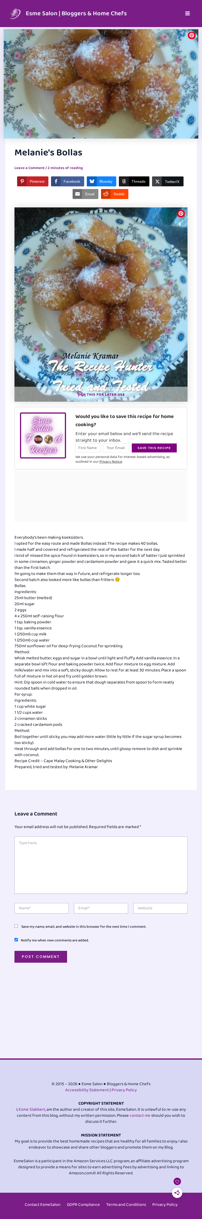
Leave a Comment (29, 168)
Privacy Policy (124, 1090)
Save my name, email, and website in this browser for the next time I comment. (83, 927)
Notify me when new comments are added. (55, 940)
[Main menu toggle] (187, 13)
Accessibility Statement (87, 1090)
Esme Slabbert (32, 1109)
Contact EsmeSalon (42, 1205)
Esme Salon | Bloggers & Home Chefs (76, 13)
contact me (140, 1115)
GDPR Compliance (83, 1205)
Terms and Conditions (126, 1205)
